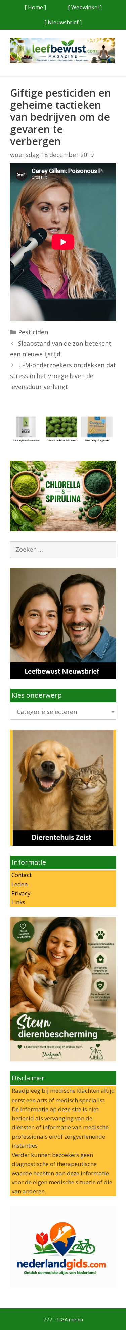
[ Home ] (35, 7)
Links (17, 902)
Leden (19, 884)
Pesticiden (33, 332)
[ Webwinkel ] (85, 7)
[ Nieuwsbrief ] (63, 22)
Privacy (20, 893)
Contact (21, 875)
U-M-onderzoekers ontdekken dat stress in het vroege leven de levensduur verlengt (63, 376)
